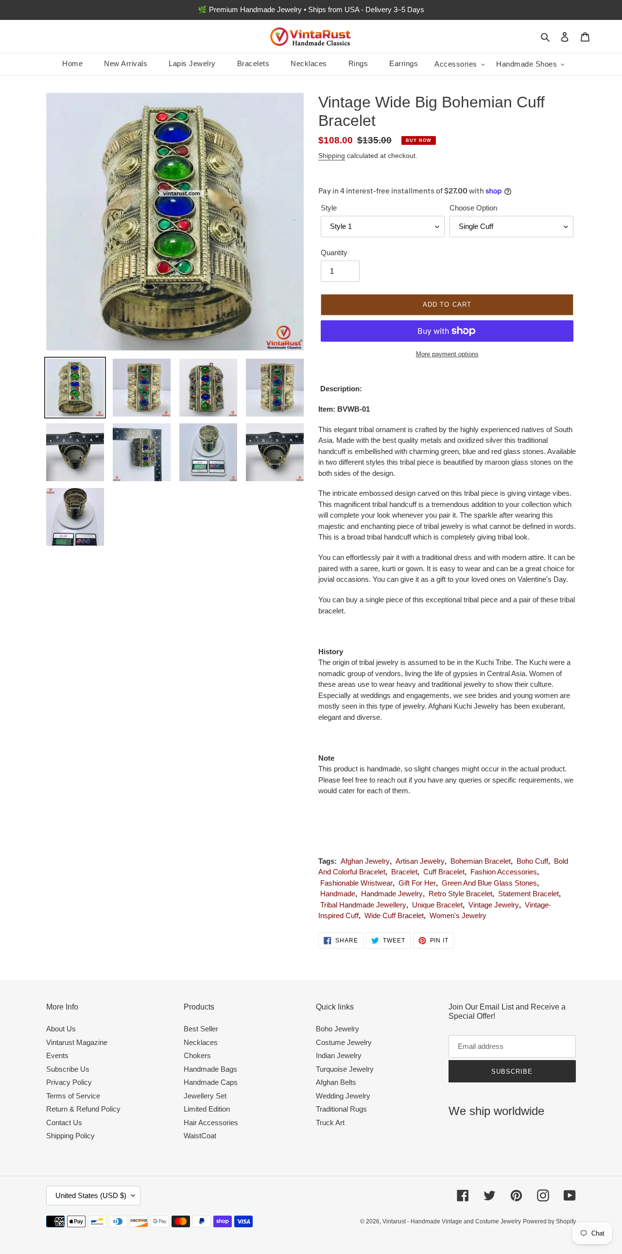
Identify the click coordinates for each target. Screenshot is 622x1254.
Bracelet (404, 872)
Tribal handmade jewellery (363, 905)
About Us (61, 1029)
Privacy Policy (69, 1082)
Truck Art (330, 1122)
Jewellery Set (205, 1096)
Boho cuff (532, 861)
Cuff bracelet (444, 872)
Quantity (334, 252)
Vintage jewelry (493, 905)
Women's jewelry (458, 915)
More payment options (447, 354)
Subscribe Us (67, 1069)
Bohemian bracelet (480, 861)
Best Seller (201, 1029)
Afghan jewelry (365, 861)
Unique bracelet (437, 905)
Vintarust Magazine (76, 1042)
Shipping (331, 155)
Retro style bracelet (460, 893)
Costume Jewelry (344, 1042)
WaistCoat (200, 1136)
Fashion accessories (503, 872)
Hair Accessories (211, 1122)
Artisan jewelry (420, 861)
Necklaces (201, 1042)
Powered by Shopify (549, 1221)
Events (57, 1055)
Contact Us (64, 1122)
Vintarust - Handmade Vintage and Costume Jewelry (451, 1221)
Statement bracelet (528, 893)
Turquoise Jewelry (345, 1069)
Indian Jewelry (339, 1055)
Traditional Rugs (341, 1109)
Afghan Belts (336, 1082)
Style (329, 208)
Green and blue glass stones (489, 883)
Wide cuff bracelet (394, 915)
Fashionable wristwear (356, 883)
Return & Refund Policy (83, 1109)
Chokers (197, 1055)
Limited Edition (207, 1109)
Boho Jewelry (337, 1029)
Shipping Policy (70, 1136)
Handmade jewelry (392, 893)
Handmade (337, 893)
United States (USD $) (90, 1195)
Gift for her (417, 883)
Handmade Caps (211, 1082)
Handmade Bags (210, 1069)
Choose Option (473, 208)
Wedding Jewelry (343, 1096)
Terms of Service (73, 1096)
